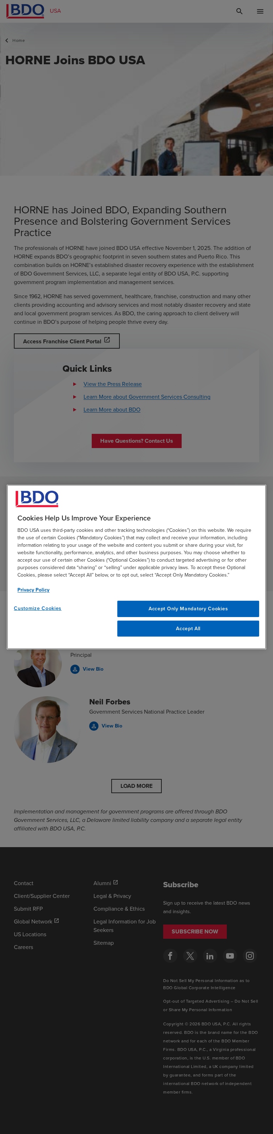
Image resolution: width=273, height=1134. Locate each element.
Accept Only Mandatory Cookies (188, 608)
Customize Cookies (37, 608)
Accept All (188, 628)
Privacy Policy (33, 590)
